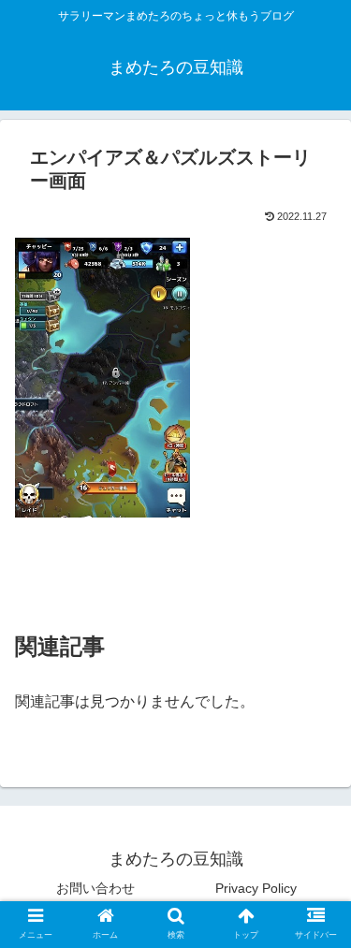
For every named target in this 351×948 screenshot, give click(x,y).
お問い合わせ (95, 888)
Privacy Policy (256, 888)
